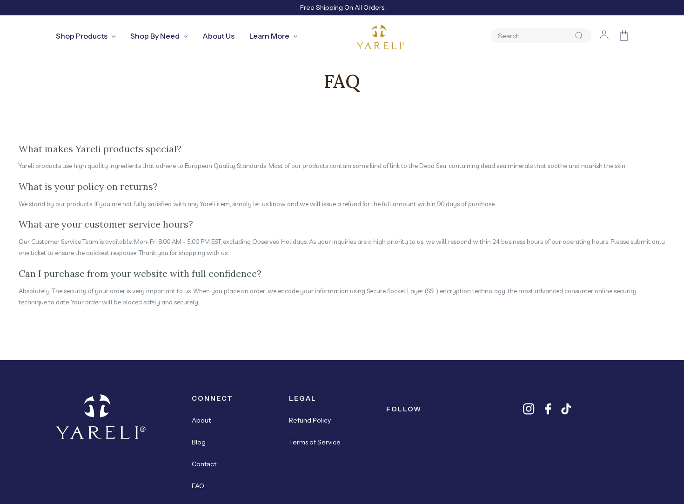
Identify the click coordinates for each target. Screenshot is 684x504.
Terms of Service (315, 442)
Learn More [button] (269, 35)
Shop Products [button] (81, 35)
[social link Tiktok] (566, 409)
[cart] (624, 37)
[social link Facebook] (548, 409)
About (201, 420)
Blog (199, 442)
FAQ (198, 486)
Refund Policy (310, 420)
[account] (604, 37)
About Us (218, 35)
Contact (204, 464)
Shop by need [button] (155, 35)
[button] (576, 35)
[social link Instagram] (529, 409)
